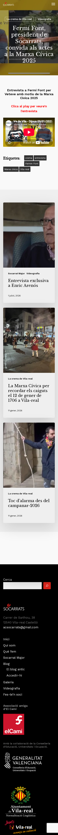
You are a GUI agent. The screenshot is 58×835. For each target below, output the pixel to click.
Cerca (7, 579)
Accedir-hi (14, 675)
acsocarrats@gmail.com (20, 627)
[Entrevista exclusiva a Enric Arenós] (29, 252)
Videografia (44, 19)
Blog (6, 664)
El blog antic (15, 669)
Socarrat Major (16, 273)
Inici (6, 639)
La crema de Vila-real (19, 19)
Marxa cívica (11, 169)
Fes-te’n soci (12, 694)
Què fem (9, 651)
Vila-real (24, 169)
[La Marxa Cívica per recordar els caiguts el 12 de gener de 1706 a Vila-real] (29, 363)
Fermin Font (31, 163)
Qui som (9, 645)
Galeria (8, 682)
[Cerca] (47, 585)
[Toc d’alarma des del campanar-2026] (29, 473)
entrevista (40, 158)
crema (28, 158)
